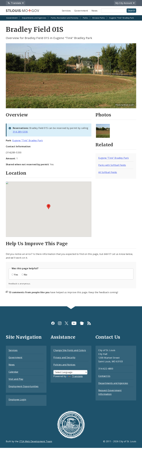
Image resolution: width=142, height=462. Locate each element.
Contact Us (104, 376)
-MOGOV (22, 10)
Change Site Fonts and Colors (69, 350)
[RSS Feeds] (89, 323)
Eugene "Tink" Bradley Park (121, 18)
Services (66, 10)
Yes (16, 274)
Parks (85, 18)
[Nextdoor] (82, 323)
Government (81, 10)
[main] (71, 161)
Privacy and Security (64, 357)
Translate (77, 376)
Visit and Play (16, 379)
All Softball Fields (107, 172)
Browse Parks (98, 18)
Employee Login (17, 399)
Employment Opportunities (24, 386)
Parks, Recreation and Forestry (64, 18)
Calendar (13, 371)
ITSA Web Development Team (35, 441)
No (25, 274)
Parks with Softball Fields (112, 165)
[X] (66, 323)
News (95, 10)
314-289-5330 (20, 131)
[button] (48, 206)
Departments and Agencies (34, 18)
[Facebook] (53, 323)
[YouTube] (74, 323)
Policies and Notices (64, 364)
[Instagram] (59, 323)
